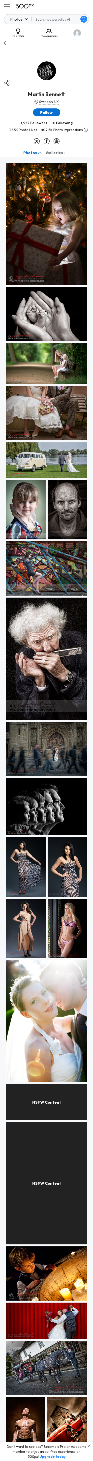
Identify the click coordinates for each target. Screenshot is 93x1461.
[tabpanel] (46, 809)
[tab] (32, 152)
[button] (84, 19)
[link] (46, 224)
